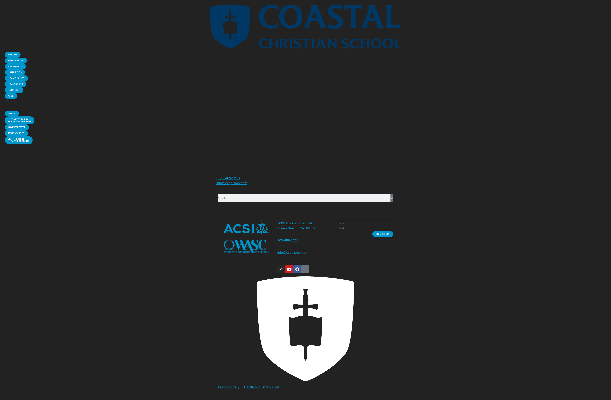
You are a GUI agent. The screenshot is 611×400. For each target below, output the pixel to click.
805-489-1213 (288, 240)
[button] (7, 101)
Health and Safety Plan (261, 387)
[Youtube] (289, 269)
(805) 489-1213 (228, 178)
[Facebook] (297, 269)
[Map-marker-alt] (305, 269)
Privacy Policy (228, 387)
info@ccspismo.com (231, 183)
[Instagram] (281, 269)
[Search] (391, 198)
